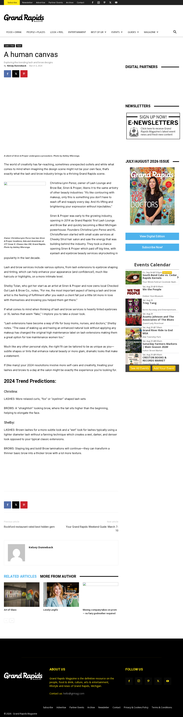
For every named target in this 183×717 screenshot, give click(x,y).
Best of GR (97, 32)
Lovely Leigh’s (50, 609)
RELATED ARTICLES (20, 576)
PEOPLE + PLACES (36, 32)
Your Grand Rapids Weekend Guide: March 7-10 (92, 528)
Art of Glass (10, 609)
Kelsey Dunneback (16, 65)
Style (19, 45)
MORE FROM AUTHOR (58, 576)
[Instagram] (98, 2)
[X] (110, 2)
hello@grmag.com (73, 693)
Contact (80, 2)
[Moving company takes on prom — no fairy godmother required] (100, 594)
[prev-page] (6, 620)
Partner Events (56, 2)
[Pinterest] (104, 2)
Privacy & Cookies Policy (136, 707)
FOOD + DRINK (14, 32)
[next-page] (12, 620)
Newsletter (27, 2)
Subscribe (12, 2)
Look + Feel (9, 45)
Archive (69, 2)
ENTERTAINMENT (77, 32)
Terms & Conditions (162, 707)
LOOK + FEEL (56, 32)
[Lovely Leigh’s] (61, 594)
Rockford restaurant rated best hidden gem (29, 526)
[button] (174, 32)
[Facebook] (92, 2)
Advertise (40, 2)
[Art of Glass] (21, 594)
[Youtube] (116, 2)
